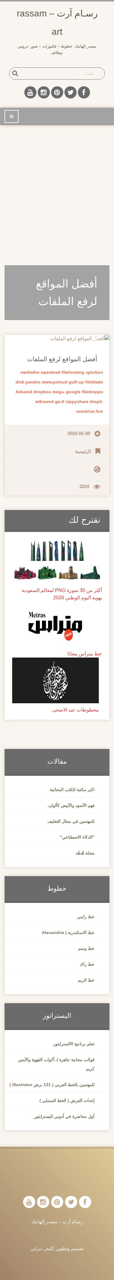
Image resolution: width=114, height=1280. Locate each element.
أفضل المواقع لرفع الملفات (62, 359)
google (73, 391)
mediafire (30, 372)
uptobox (94, 372)
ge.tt (59, 401)
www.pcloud (54, 382)
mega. (58, 391)
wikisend (44, 401)
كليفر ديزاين (42, 1248)
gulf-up (76, 382)
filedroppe (92, 391)
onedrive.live (89, 411)
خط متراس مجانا (84, 653)
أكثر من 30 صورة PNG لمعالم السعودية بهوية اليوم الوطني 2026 (62, 594)
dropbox (42, 391)
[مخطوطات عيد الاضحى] (55, 680)
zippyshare (77, 401)
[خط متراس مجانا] (57, 623)
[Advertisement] (57, 191)
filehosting (73, 372)
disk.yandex (28, 382)
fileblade (94, 382)
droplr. (96, 401)
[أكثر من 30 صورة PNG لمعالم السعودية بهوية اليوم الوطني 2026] (57, 560)
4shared (24, 391)
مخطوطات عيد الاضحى (75, 709)
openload (50, 372)
